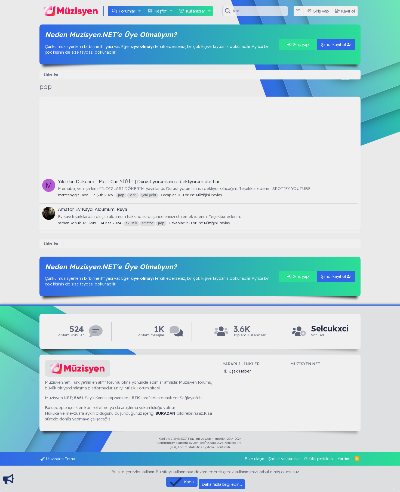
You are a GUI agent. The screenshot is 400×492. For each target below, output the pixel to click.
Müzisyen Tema (60, 458)
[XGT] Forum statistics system (200, 447)
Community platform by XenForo (200, 443)
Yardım (344, 458)
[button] (139, 11)
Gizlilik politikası (319, 458)
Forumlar (127, 11)
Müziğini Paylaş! (209, 195)
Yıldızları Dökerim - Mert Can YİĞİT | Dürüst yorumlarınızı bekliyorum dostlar (139, 181)
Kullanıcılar (195, 11)
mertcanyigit (68, 195)
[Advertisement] (200, 135)
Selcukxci (330, 328)
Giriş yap (300, 44)
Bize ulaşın (254, 458)
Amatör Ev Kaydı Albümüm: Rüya (92, 209)
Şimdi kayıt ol (334, 44)
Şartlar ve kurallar (284, 458)
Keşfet (160, 11)
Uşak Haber (239, 371)
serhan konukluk (72, 223)
